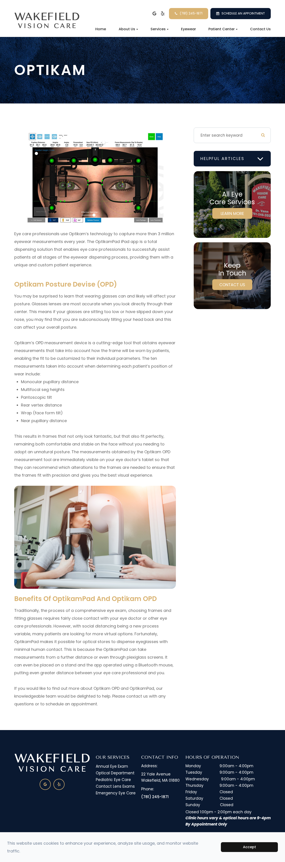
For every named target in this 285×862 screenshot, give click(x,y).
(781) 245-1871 (191, 13)
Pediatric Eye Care (113, 779)
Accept (249, 847)
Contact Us (260, 29)
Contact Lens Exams (115, 786)
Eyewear (188, 29)
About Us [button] (127, 29)
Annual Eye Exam (112, 766)
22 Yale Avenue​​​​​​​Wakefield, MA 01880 (160, 777)
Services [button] (158, 29)
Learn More (232, 213)
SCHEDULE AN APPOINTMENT (243, 13)
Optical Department (115, 773)
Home (100, 29)
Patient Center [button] (221, 29)
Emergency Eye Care (116, 793)
